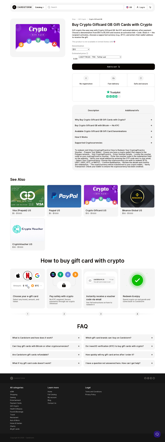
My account (52, 397)
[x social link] (148, 378)
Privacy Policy (90, 394)
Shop (74, 19)
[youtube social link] (154, 378)
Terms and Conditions (93, 392)
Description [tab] (93, 110)
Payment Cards (16, 403)
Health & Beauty (16, 409)
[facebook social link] (145, 378)
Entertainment (15, 400)
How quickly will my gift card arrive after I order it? (110, 354)
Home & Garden (16, 423)
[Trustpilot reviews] (113, 94)
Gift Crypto (82, 19)
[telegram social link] (151, 378)
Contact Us (52, 403)
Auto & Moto (15, 420)
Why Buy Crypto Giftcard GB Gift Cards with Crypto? (100, 120)
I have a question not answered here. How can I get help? (113, 363)
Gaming (13, 397)
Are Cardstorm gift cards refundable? (30, 354)
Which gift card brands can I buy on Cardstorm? (108, 338)
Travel (12, 415)
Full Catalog (52, 394)
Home (50, 392)
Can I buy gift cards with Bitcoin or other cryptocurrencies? (40, 346)
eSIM (12, 392)
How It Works (81, 137)
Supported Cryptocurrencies (88, 143)
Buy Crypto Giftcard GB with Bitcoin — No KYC (97, 125)
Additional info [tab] (132, 110)
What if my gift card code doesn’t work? (31, 363)
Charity (12, 426)
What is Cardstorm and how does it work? (32, 338)
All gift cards (15, 429)
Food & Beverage (16, 412)
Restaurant (14, 417)
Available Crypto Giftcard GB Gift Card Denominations (101, 131)
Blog (49, 400)
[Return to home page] (21, 7)
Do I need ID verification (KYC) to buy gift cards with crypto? (115, 346)
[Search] (49, 7)
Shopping (13, 394)
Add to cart (112, 67)
